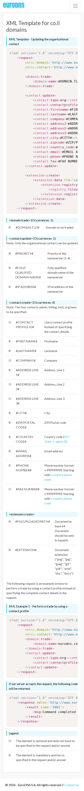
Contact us (71, 785)
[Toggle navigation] (75, 6)
